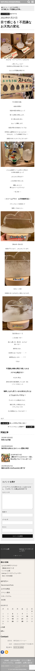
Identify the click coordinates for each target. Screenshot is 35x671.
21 (22, 619)
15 (27, 616)
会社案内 (18, 663)
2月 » (2, 631)
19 (13, 619)
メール (5, 519)
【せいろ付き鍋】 (7, 576)
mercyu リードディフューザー (11, 573)
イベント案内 (5, 592)
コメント (6, 492)
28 (22, 621)
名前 (4, 512)
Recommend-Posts (7, 585)
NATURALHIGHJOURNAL (20, 669)
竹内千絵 (14, 14)
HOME (6, 660)
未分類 (3, 600)
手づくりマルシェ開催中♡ (20, 427)
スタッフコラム (6, 596)
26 (13, 621)
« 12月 (3, 627)
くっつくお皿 (6, 571)
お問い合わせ (27, 663)
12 (13, 616)
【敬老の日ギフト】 (8, 568)
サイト (4, 527)
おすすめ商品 (5, 14)
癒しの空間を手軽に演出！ (15, 423)
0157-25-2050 (18, 647)
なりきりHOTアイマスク (9, 565)
